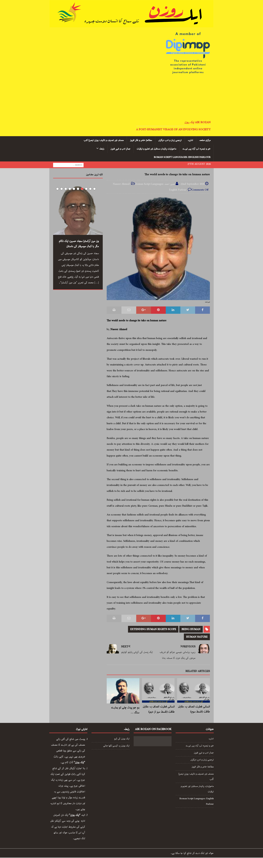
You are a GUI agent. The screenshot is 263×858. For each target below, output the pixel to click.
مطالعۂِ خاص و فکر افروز (141, 140)
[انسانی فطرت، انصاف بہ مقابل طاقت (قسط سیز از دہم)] (158, 690)
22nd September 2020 (192, 184)
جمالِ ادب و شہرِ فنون (120, 149)
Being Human (191, 629)
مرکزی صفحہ (205, 140)
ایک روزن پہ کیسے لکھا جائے (116, 746)
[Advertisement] (131, 97)
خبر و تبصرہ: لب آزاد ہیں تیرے (196, 149)
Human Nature (197, 637)
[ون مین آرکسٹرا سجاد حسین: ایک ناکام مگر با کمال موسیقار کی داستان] (78, 210)
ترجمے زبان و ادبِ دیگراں (202, 760)
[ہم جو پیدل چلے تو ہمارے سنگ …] (123, 691)
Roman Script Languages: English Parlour (182, 157)
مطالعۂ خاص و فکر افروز (203, 767)
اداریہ (190, 140)
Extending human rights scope (153, 629)
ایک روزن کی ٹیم (122, 739)
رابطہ (101, 149)
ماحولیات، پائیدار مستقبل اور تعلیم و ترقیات (156, 149)
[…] (96, 283)
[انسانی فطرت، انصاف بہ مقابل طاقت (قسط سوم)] (193, 690)
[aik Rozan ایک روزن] (131, 25)
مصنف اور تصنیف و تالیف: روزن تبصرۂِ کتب (104, 140)
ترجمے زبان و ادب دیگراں (170, 140)
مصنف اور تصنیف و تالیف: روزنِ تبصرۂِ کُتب (196, 776)
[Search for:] (68, 165)
